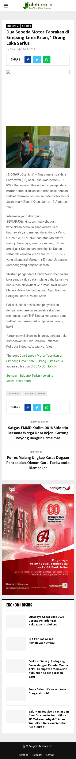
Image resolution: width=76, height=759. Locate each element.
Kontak (50, 754)
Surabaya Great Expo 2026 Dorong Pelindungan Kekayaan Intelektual (46, 620)
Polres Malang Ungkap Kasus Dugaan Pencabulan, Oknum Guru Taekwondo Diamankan (38, 463)
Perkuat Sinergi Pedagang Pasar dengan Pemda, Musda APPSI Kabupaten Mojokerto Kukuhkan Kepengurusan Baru (48, 669)
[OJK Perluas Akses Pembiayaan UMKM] (16, 644)
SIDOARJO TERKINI (44, 366)
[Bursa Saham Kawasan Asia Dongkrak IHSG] (16, 694)
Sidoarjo (26, 26)
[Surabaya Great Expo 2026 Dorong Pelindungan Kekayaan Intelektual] (16, 621)
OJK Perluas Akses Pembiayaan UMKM (41, 641)
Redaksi (37, 754)
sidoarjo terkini (35, 393)
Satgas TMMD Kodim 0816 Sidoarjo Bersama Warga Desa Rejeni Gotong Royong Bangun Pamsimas (38, 433)
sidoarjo (14, 393)
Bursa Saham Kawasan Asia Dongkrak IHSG (47, 691)
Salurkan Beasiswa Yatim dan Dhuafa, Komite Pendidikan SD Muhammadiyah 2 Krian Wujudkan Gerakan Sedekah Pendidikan (48, 719)
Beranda (23, 754)
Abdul (13, 49)
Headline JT (13, 26)
